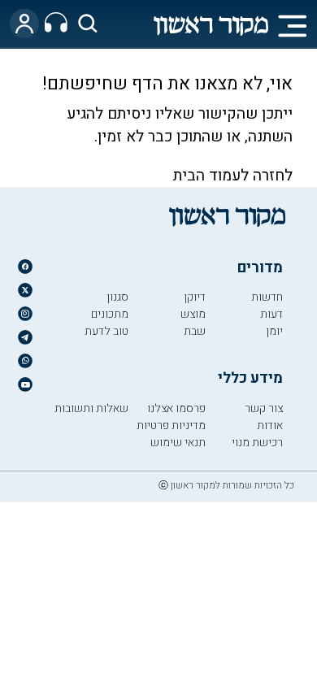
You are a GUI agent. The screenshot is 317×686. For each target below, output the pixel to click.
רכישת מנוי (257, 442)
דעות (271, 314)
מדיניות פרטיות (171, 425)
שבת (195, 331)
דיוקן (195, 297)
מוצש (193, 314)
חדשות (267, 297)
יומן (274, 331)
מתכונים (109, 314)
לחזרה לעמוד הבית (233, 175)
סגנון (117, 297)
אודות (270, 425)
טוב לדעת (106, 331)
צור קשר (264, 408)
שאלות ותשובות (91, 408)
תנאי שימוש (178, 442)
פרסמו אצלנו (176, 408)
